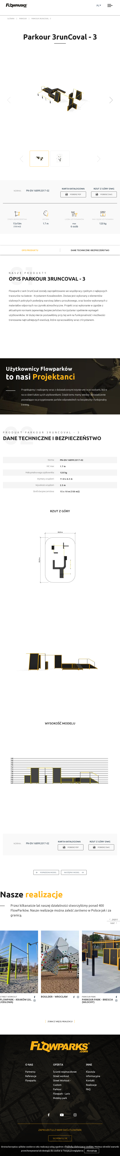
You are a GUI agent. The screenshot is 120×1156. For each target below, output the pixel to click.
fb (35, 997)
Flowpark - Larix (61, 1093)
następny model (71, 872)
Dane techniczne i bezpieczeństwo (90, 250)
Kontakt (90, 1080)
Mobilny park (60, 1098)
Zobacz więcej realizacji (60, 1021)
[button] (111, 100)
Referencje (30, 1076)
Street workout (61, 1076)
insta (35, 1000)
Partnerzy (30, 1071)
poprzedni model (48, 872)
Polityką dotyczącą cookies (79, 1146)
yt (62, 1114)
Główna (10, 18)
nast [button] (112, 923)
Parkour (23, 18)
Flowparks (30, 1080)
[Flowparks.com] (16, 5)
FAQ (88, 1089)
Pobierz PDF (75, 194)
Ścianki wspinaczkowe (65, 1071)
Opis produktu (30, 250)
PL (98, 5)
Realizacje (91, 1085)
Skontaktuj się (60, 1138)
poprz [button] (115, 919)
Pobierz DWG (106, 194)
